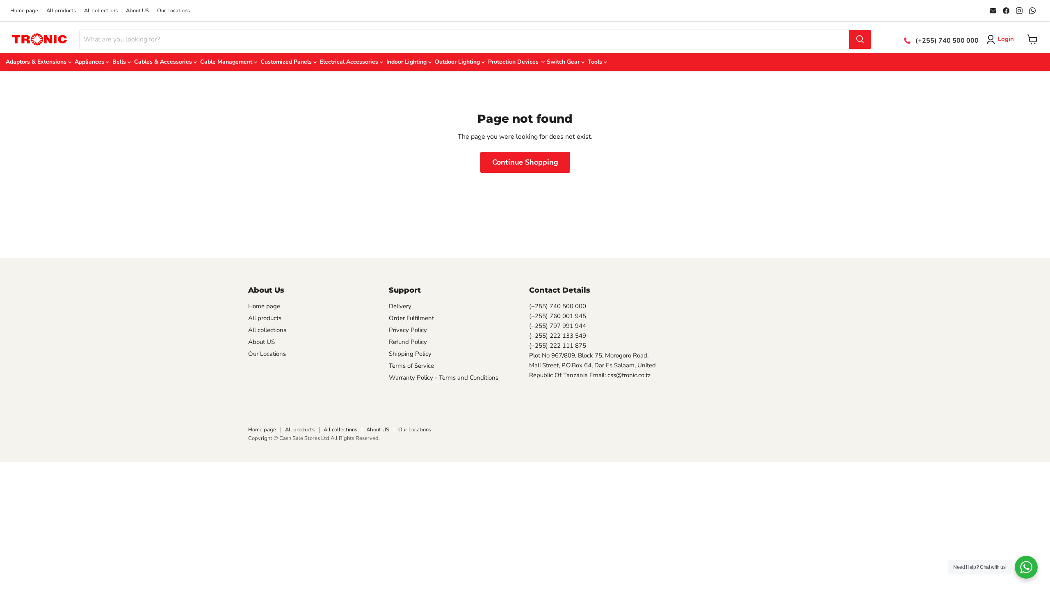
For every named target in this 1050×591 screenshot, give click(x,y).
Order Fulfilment (411, 318)
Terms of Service (411, 366)
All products (61, 11)
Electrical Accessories (350, 62)
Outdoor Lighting (458, 62)
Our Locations (173, 11)
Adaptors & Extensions (37, 62)
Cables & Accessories (164, 62)
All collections (101, 11)
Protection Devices (514, 62)
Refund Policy (408, 342)
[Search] (860, 39)
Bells (120, 62)
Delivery (400, 306)
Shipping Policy (410, 354)
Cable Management (227, 62)
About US (137, 11)
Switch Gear (564, 62)
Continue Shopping (525, 162)
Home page (24, 11)
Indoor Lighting (407, 62)
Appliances (90, 62)
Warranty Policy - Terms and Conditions (443, 377)
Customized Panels (286, 62)
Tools (596, 62)
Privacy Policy (408, 330)
